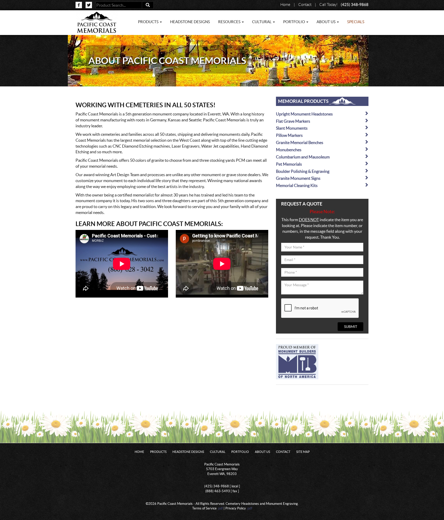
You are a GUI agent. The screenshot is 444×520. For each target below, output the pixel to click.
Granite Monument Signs (298, 178)
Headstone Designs (190, 22)
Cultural (217, 451)
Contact (304, 5)
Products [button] (148, 22)
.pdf (220, 508)
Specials (355, 22)
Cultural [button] (262, 22)
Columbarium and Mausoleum (303, 157)
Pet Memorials (289, 164)
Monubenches (288, 149)
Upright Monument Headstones (304, 114)
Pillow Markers (289, 135)
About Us (262, 451)
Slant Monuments (292, 128)
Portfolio (240, 451)
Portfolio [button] (294, 22)
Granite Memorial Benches (299, 142)
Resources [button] (229, 22)
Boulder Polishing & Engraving (302, 171)
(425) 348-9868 (354, 5)
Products (158, 451)
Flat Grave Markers (293, 121)
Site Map (303, 451)
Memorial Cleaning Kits (297, 185)
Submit (350, 327)
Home (285, 5)
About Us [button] (326, 22)
